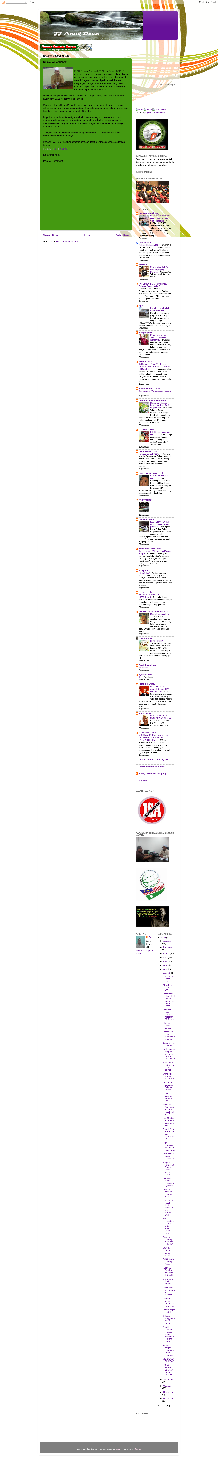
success (143, 781)
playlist (147, 112)
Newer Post (50, 235)
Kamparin (143, 570)
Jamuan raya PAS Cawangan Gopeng (155, 391)
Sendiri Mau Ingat (148, 665)
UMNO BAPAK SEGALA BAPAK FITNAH (168, 1370)
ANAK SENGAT (146, 362)
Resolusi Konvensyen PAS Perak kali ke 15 (168, 1109)
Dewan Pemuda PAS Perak (152, 767)
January (167, 941)
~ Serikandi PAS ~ (147, 733)
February (167, 947)
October (167, 1386)
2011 (163, 1406)
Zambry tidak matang (169, 1044)
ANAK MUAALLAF (148, 451)
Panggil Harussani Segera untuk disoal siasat (168, 1168)
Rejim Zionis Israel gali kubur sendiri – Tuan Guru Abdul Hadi (160, 218)
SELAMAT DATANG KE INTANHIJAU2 (149, 596)
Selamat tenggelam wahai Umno (169, 1319)
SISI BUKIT (144, 264)
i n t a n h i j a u (146, 592)
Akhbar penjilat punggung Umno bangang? (168, 1350)
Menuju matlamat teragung (152, 773)
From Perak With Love (150, 549)
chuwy (118, 1449)
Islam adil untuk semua (167, 1025)
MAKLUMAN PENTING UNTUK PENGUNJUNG (160, 717)
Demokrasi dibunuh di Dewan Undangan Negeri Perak (169, 1000)
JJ (150, 937)
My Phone (143, 668)
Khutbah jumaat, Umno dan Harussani (169, 1302)
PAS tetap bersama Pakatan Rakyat (168, 1086)
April (165, 957)
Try (140, 677)
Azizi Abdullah (146, 638)
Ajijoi (141, 306)
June (165, 965)
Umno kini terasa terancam (168, 1076)
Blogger (137, 1449)
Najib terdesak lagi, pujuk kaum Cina (169, 1146)
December (168, 1398)
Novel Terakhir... (157, 641)
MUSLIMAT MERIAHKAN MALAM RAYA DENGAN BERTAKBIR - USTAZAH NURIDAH (153, 737)
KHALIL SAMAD (147, 684)
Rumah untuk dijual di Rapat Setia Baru (159, 309)
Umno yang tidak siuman (168, 1281)
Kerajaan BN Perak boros (168, 978)
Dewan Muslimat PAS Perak (152, 400)
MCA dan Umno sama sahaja (167, 1251)
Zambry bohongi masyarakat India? (168, 1240)
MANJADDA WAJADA (149, 388)
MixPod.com (159, 112)
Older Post (122, 235)
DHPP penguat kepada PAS (167, 1097)
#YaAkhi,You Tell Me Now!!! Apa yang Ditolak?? (159, 269)
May (165, 961)
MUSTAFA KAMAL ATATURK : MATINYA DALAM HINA (159, 689)
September (168, 1379)
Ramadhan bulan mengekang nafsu (169, 1035)
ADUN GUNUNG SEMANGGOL (154, 612)
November (168, 1392)
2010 (163, 938)
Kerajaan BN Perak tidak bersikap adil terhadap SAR (168, 1207)
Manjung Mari (146, 332)
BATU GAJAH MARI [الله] (151, 473)
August (166, 973)
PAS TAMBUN (145, 500)
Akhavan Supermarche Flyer (151, 286)
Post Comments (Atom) (67, 241)
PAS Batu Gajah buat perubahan (159, 477)
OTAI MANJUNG (147, 430)
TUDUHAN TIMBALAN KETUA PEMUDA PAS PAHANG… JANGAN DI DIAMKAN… (154, 366)
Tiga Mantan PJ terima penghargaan (168, 1121)
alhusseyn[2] (145, 713)
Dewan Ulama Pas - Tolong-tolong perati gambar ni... (158, 337)
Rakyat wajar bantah (169, 1311)
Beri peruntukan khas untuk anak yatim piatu (168, 1226)
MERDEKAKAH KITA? (168, 1360)
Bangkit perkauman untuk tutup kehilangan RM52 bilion (168, 1334)
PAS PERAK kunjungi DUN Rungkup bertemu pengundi (160, 524)
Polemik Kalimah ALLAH (149, 454)
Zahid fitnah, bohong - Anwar (168, 1261)
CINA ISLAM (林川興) (149, 213)
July (165, 969)
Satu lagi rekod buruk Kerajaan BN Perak (168, 1014)
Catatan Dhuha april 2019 (150, 245)
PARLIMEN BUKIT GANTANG (153, 284)
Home (87, 235)
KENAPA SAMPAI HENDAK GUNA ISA (168, 1271)
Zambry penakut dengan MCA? (167, 1193)
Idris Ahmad (145, 243)
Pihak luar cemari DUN (167, 987)
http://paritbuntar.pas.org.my (153, 759)
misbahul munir (147, 519)
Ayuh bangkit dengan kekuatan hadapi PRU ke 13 (169, 1054)
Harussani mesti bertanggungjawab (168, 1182)
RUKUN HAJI (145, 573)
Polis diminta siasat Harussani (168, 1156)
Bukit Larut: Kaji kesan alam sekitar (168, 1066)
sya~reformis (145, 675)
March (166, 953)
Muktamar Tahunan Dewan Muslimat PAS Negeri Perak (159, 405)
